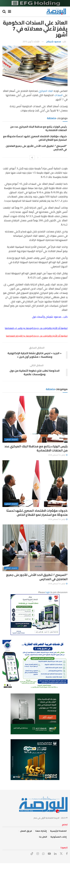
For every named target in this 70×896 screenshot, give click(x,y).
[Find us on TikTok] (32, 854)
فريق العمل (26, 831)
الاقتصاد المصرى (11, 439)
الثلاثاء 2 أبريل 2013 (31, 41)
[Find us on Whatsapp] (43, 854)
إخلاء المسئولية (58, 837)
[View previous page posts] (37, 157)
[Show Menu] (9, 11)
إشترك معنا (41, 831)
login (47, 592)
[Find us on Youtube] (49, 854)
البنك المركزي (46, 90)
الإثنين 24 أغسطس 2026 (57, 454)
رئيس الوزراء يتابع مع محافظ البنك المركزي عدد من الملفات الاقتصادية (38, 128)
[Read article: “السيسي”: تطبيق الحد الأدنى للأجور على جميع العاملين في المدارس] (35, 547)
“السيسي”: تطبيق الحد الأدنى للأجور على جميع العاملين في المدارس (36, 148)
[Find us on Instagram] (37, 854)
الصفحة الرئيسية (58, 831)
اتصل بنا (43, 837)
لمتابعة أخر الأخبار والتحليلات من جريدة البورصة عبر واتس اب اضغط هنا (36, 328)
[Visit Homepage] (56, 11)
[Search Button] (4, 11)
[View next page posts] (32, 157)
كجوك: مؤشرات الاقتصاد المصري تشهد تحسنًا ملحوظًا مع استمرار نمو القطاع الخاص (35, 138)
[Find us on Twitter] (61, 854)
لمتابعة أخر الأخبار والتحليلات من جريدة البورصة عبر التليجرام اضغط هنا (37, 336)
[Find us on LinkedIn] (55, 854)
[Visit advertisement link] (35, 3)
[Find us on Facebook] (67, 854)
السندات (58, 95)
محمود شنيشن (53, 41)
